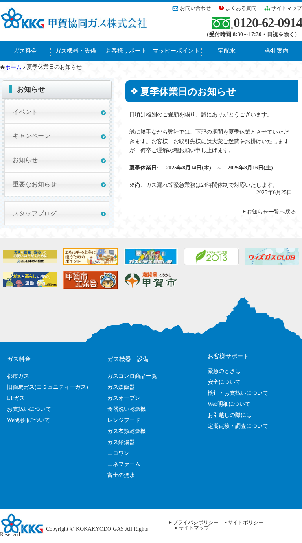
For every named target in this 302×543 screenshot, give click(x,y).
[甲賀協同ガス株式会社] (73, 26)
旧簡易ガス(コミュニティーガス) (47, 387)
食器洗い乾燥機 (126, 409)
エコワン (118, 453)
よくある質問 (241, 8)
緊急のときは (224, 371)
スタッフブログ (35, 213)
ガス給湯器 (121, 442)
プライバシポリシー (196, 522)
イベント (25, 112)
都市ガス (18, 376)
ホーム (13, 67)
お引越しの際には (230, 415)
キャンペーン (31, 136)
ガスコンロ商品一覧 (132, 376)
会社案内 (277, 51)
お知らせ (25, 159)
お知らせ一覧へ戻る (271, 212)
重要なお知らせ (35, 184)
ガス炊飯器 (121, 387)
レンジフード (123, 420)
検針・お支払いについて (238, 393)
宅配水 (227, 51)
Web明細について (28, 420)
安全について (224, 382)
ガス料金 (25, 51)
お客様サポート (126, 51)
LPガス (16, 398)
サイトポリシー (245, 522)
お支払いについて (29, 409)
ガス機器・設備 (75, 51)
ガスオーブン (123, 398)
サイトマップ (286, 8)
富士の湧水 (121, 475)
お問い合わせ (195, 8)
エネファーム (123, 464)
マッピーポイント (176, 51)
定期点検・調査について (238, 426)
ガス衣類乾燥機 (126, 431)
